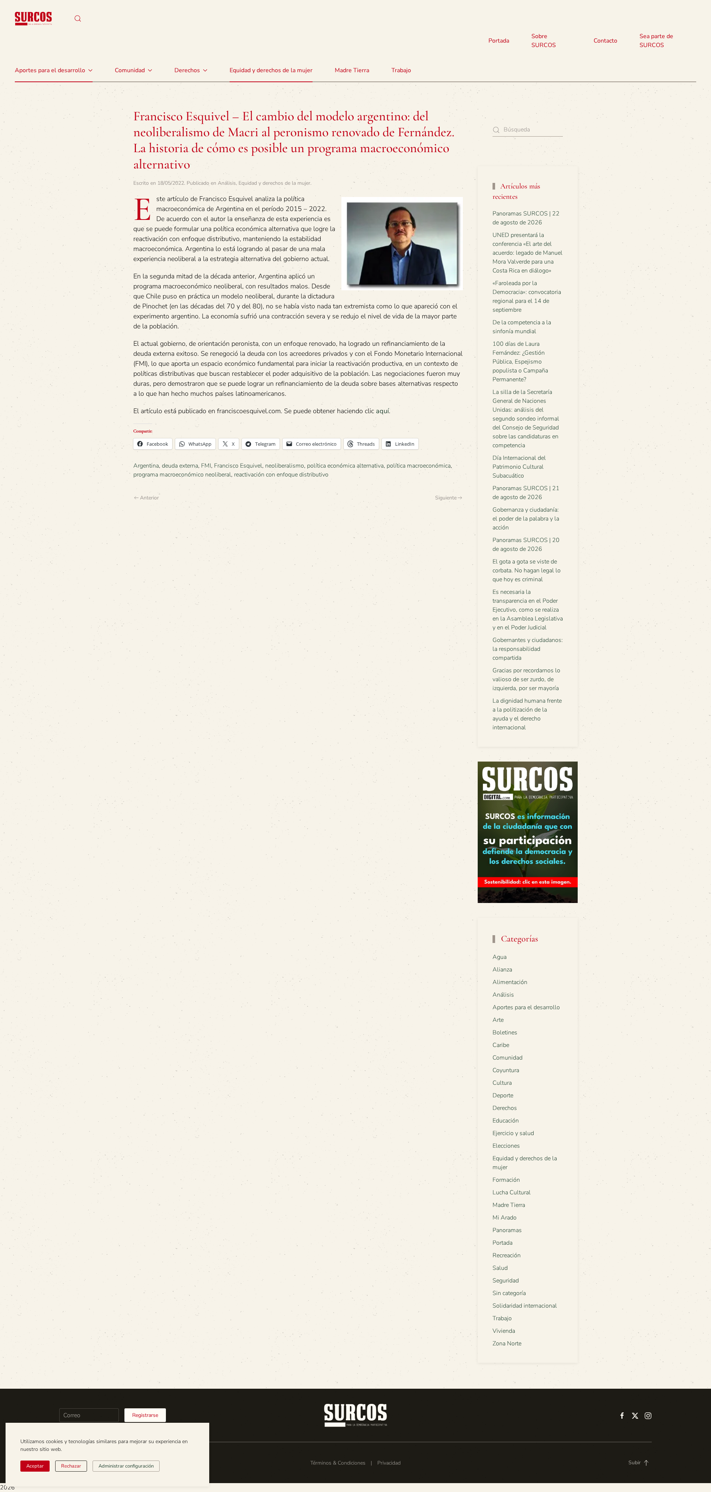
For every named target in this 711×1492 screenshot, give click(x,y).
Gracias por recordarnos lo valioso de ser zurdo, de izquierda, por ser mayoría (526, 679)
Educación (506, 1121)
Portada (498, 41)
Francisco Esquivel (238, 466)
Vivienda (504, 1331)
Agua (500, 957)
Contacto (605, 41)
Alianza (502, 970)
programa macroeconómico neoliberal (182, 475)
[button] (77, 18)
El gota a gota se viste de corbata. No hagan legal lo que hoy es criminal (527, 570)
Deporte (503, 1095)
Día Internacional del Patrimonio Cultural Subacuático (519, 467)
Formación (506, 1180)
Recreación (507, 1255)
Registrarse (145, 1415)
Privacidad (389, 1462)
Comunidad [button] (130, 70)
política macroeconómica (419, 466)
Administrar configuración (126, 1466)
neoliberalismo (284, 466)
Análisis (227, 183)
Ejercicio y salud (513, 1133)
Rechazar (71, 1466)
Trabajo (401, 70)
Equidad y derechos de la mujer (271, 70)
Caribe (501, 1045)
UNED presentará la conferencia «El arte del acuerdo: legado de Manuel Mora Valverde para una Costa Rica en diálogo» (528, 253)
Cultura (502, 1083)
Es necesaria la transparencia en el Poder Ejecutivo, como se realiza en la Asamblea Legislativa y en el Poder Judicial (528, 610)
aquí (382, 411)
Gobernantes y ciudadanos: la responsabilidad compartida (528, 649)
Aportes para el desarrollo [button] (50, 70)
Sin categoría (509, 1293)
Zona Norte (507, 1343)
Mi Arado (505, 1218)
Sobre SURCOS (543, 40)
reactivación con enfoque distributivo (281, 475)
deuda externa (180, 466)
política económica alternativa (345, 466)
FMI (206, 466)
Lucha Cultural (512, 1192)
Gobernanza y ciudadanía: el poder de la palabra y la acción (526, 519)
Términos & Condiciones (337, 1462)
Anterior (149, 497)
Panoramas (507, 1230)
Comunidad (508, 1058)
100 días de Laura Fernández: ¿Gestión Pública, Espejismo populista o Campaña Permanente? (520, 362)
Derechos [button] (187, 70)
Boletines (505, 1032)
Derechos (505, 1108)
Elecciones (506, 1146)
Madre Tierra (352, 70)
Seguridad (506, 1281)
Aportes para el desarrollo (526, 1007)
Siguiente (446, 497)
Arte (498, 1020)
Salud (500, 1268)
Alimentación (510, 982)
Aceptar (35, 1466)
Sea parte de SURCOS (656, 40)
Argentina (146, 466)
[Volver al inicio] (33, 18)
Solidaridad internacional (525, 1306)
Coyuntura (506, 1070)
